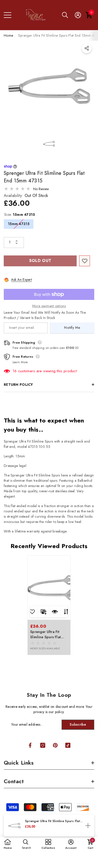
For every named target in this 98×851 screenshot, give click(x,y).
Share (87, 48)
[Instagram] (42, 745)
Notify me (72, 327)
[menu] (7, 15)
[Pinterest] (55, 745)
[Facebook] (30, 745)
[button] (65, 15)
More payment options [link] (49, 305)
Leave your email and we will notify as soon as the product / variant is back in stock (45, 315)
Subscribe (78, 724)
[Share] (87, 48)
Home (8, 35)
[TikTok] (68, 745)
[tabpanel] (49, 605)
